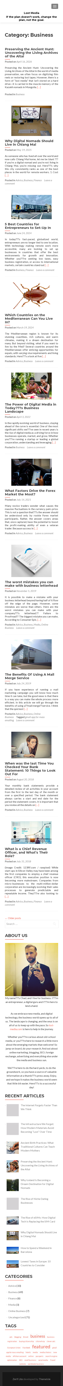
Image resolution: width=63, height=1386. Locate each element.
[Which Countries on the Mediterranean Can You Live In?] (31, 295)
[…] (39, 87)
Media (37, 624)
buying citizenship (26, 1341)
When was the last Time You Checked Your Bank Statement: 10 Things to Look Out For (30, 768)
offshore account (19, 1356)
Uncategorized (16, 1317)
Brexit (25, 1337)
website (22, 1364)
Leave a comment (45, 269)
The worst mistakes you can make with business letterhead (31, 584)
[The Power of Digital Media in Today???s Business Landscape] (31, 385)
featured (41, 1346)
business (37, 1336)
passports (39, 1356)
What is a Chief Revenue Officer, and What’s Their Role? (26, 852)
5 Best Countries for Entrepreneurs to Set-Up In (28, 226)
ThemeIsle (44, 1379)
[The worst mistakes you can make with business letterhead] (31, 560)
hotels (28, 1352)
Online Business (17, 1310)
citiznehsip (40, 1341)
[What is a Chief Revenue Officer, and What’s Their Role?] (31, 832)
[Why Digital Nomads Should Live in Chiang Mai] (31, 120)
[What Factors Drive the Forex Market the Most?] (31, 471)
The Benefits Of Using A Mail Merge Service (29, 676)
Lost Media (31, 13)
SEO (20, 1360)
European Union (14, 1348)
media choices (45, 1352)
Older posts (13, 918)
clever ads (51, 1341)
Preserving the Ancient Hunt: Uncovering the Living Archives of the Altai (31, 52)
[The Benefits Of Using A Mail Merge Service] (31, 654)
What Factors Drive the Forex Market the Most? (30, 492)
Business (20, 94)
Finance (38, 180)
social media (43, 1360)
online (31, 1356)
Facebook (26, 1348)
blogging (17, 1337)
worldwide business (36, 1364)
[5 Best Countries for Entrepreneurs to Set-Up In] (31, 206)
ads (11, 1337)
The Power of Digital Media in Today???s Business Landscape (30, 407)
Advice (19, 180)
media (35, 1352)
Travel (52, 1360)
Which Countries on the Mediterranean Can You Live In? (29, 318)
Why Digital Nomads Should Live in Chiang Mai (29, 142)
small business (30, 1360)
